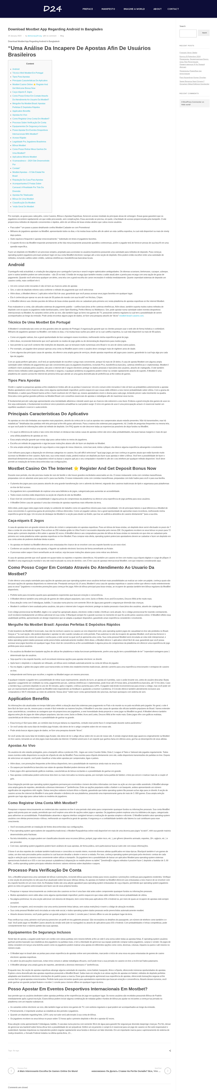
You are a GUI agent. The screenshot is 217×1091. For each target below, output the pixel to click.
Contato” (16, 168)
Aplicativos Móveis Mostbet (24, 157)
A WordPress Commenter (191, 102)
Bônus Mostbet (19, 145)
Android (15, 69)
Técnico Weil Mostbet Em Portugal (27, 73)
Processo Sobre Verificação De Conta (29, 123)
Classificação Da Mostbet (23, 203)
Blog (62, 36)
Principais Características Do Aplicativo (29, 80)
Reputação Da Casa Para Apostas (27, 180)
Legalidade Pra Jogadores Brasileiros (29, 142)
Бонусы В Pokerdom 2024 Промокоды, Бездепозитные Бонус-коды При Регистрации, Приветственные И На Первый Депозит (194, 61)
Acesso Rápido (19, 138)
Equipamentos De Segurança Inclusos (29, 126)
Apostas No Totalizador (22, 195)
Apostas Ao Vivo (19, 115)
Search (182, 26)
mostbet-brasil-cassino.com (131, 316)
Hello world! (186, 105)
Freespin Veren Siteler (188, 53)
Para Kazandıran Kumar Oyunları (193, 77)
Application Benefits (21, 111)
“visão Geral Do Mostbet (23, 206)
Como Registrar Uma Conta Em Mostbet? (30, 119)
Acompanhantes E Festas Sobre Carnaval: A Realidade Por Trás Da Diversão (28, 187)
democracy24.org (35, 36)
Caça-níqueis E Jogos (22, 92)
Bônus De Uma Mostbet (23, 199)
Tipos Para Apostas (21, 77)
